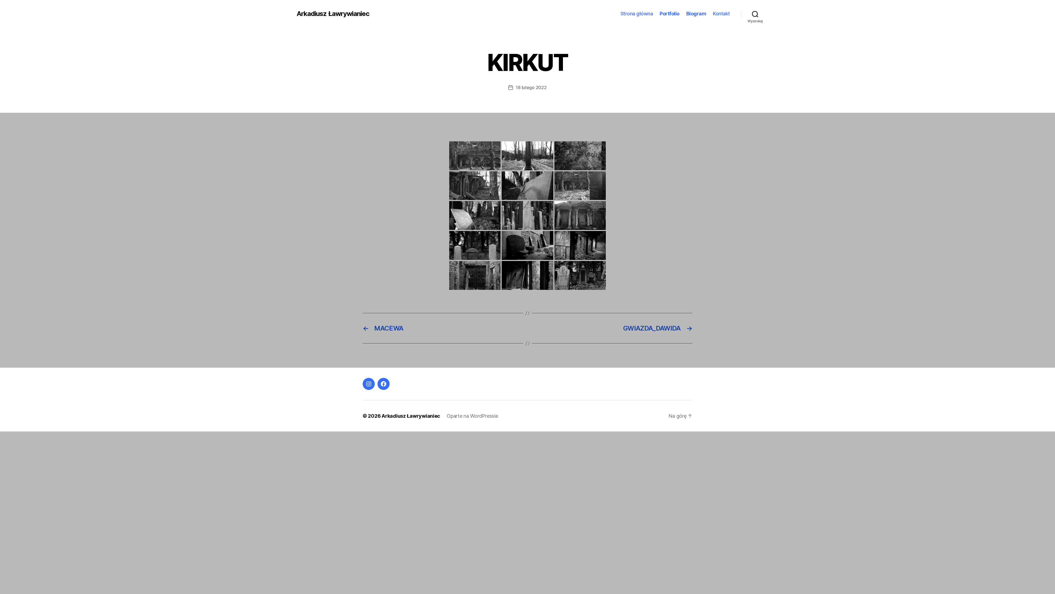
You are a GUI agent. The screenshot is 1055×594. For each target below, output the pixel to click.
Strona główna (637, 13)
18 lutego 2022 (531, 87)
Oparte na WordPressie (472, 416)
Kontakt (721, 13)
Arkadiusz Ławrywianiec (333, 13)
